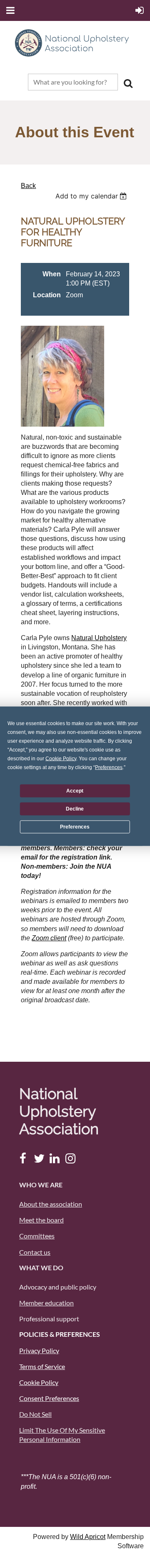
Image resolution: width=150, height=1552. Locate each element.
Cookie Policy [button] (60, 758)
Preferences (75, 827)
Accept (74, 791)
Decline (75, 809)
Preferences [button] (108, 767)
